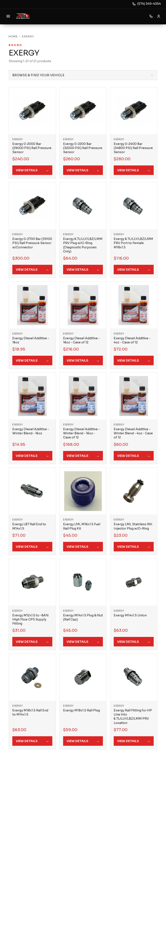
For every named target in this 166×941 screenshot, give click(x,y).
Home (13, 36)
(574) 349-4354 (149, 4)
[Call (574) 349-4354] (151, 16)
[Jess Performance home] (23, 16)
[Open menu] (8, 16)
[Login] (158, 16)
